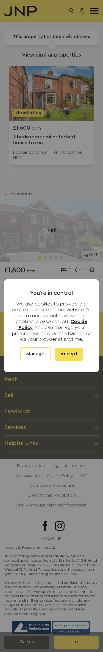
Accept (68, 354)
